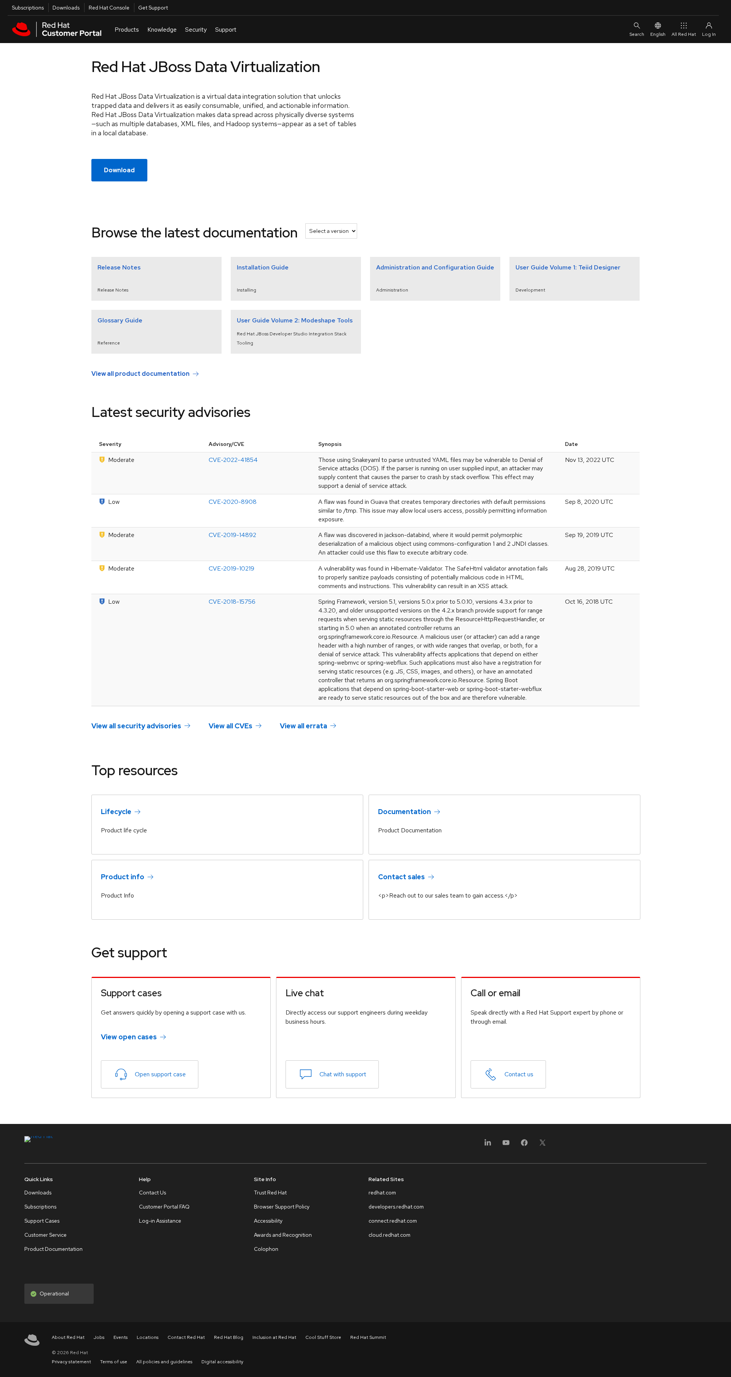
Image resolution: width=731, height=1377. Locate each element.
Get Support (153, 7)
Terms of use (113, 1362)
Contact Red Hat (186, 1337)
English (658, 34)
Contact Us (152, 1192)
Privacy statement (71, 1362)
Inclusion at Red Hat (274, 1337)
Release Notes (118, 267)
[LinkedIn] (487, 1145)
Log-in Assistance (160, 1220)
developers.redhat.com (396, 1206)
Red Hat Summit (368, 1337)
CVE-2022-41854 (233, 460)
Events (120, 1337)
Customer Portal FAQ (164, 1206)
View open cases (129, 1036)
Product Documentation (53, 1249)
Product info (122, 876)
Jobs (99, 1337)
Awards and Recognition (283, 1234)
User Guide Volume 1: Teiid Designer (568, 267)
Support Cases (41, 1220)
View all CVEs (230, 725)
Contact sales (401, 876)
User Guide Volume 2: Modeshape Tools (295, 320)
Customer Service (45, 1234)
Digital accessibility (222, 1362)
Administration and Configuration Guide (435, 267)
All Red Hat (684, 34)
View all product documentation (140, 374)
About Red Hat (68, 1337)
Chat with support (342, 1074)
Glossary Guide (119, 320)
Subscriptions (28, 7)
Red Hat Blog (228, 1337)
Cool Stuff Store (323, 1337)
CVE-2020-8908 (233, 502)
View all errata (303, 725)
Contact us (518, 1074)
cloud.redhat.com (389, 1234)
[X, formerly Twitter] (542, 1145)
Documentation (404, 811)
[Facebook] (524, 1145)
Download (119, 170)
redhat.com (382, 1192)
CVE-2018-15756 (232, 602)
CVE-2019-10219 (231, 568)
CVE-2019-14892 (232, 535)
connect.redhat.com (393, 1220)
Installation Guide (263, 267)
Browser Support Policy (282, 1206)
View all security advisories (136, 725)
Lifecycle (116, 811)
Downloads (66, 7)
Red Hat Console (109, 7)
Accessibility (268, 1220)
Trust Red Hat (270, 1192)
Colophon (266, 1249)
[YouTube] (506, 1145)
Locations (147, 1337)
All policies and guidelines (164, 1362)
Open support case (160, 1074)
